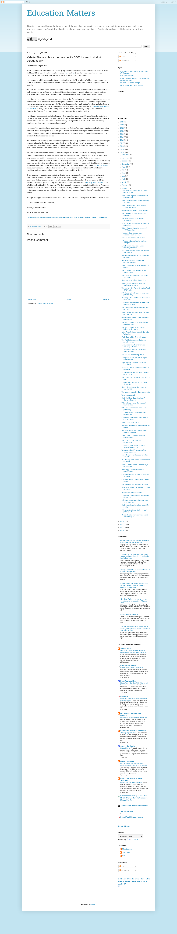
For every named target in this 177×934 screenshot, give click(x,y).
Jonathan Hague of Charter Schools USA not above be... (134, 431)
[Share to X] (54, 226)
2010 (122, 530)
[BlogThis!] (52, 226)
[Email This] (49, 226)
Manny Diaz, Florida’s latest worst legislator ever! (133, 436)
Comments (125, 61)
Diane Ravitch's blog (128, 681)
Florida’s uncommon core (130, 422)
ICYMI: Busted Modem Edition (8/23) (132, 667)
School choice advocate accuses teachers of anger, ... (133, 284)
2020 (122, 134)
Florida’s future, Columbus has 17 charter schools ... (133, 399)
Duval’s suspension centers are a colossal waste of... (133, 261)
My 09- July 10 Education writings (131, 85)
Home (69, 299)
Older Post (105, 299)
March (124, 182)
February (125, 185)
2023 (122, 125)
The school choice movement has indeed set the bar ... (133, 328)
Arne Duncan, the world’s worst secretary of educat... (132, 247)
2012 (122, 524)
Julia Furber (126, 852)
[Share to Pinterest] (59, 226)
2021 (122, 131)
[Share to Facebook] (57, 226)
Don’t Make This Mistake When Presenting (133, 717)
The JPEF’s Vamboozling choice (133, 355)
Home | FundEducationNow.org (131, 817)
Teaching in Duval (126, 811)
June (124, 173)
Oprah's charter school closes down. (134, 280)
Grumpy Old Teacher (128, 746)
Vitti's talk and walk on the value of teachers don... (134, 404)
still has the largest (101, 165)
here (66, 73)
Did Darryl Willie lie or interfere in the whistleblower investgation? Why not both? (133, 601)
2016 (122, 146)
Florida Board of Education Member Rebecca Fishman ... (134, 206)
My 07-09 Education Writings (130, 83)
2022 (122, 128)
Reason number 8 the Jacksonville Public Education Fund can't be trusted (134, 541)
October (125, 161)
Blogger (92, 904)
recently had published (94, 182)
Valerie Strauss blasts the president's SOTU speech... (134, 229)
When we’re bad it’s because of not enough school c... (134, 451)
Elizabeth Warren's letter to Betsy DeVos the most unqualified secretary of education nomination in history (135, 628)
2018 (122, 140)
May (123, 176)
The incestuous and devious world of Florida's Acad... (134, 271)
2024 (122, 122)
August (124, 167)
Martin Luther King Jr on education (134, 337)
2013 (122, 521)
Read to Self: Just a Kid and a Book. (131, 782)
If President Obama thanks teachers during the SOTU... (134, 242)
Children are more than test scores (133, 731)
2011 (122, 527)
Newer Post (32, 299)
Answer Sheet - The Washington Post (134, 806)
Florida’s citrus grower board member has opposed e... (135, 197)
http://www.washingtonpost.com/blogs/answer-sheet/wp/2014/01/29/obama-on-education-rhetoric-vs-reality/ (67, 217)
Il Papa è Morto (125, 748)
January (125, 188)
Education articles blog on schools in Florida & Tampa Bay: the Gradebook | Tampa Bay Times (133, 798)
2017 (122, 143)
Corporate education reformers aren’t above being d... (135, 516)
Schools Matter (126, 648)
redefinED (124, 696)
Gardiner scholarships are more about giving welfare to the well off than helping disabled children (135, 556)
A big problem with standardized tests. (135, 484)
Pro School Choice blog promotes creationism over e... (133, 446)
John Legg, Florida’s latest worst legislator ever (133, 470)
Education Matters (61, 13)
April (123, 179)
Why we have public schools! (132, 492)
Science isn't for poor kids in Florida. (134, 238)
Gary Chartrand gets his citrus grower (135, 210)
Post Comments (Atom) (45, 303)
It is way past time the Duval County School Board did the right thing (135, 571)
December (126, 155)
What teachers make (127, 76)
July (123, 170)
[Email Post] (45, 226)
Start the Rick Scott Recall (129, 614)
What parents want (128, 395)
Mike (124, 856)
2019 (122, 137)
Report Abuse (124, 826)
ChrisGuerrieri (127, 849)
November (126, 158)
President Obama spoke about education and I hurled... (132, 234)
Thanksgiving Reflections (128, 733)
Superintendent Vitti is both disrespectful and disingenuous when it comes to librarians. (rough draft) (134, 585)
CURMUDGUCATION (128, 666)
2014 (122, 152)
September (126, 164)
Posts (123, 57)
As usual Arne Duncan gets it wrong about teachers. (134, 351)
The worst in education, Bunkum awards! (136, 392)
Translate (135, 840)
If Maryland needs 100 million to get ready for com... (134, 358)
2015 (122, 149)
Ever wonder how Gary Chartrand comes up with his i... (133, 346)
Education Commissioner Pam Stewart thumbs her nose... (135, 304)
